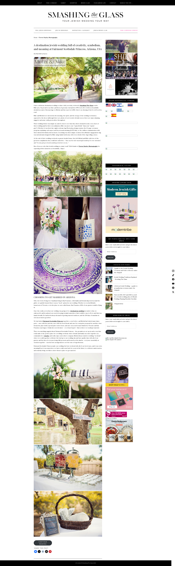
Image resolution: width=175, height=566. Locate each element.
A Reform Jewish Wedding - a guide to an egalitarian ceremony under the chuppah (125, 288)
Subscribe (110, 257)
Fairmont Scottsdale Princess (53, 321)
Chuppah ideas (118, 303)
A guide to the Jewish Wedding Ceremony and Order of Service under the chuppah (125, 270)
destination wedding (77, 311)
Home (35, 37)
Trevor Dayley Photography (88, 146)
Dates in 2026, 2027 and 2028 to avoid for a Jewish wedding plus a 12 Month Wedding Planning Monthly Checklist (125, 297)
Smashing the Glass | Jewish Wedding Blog (86, 17)
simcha (46, 336)
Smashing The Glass (86, 105)
